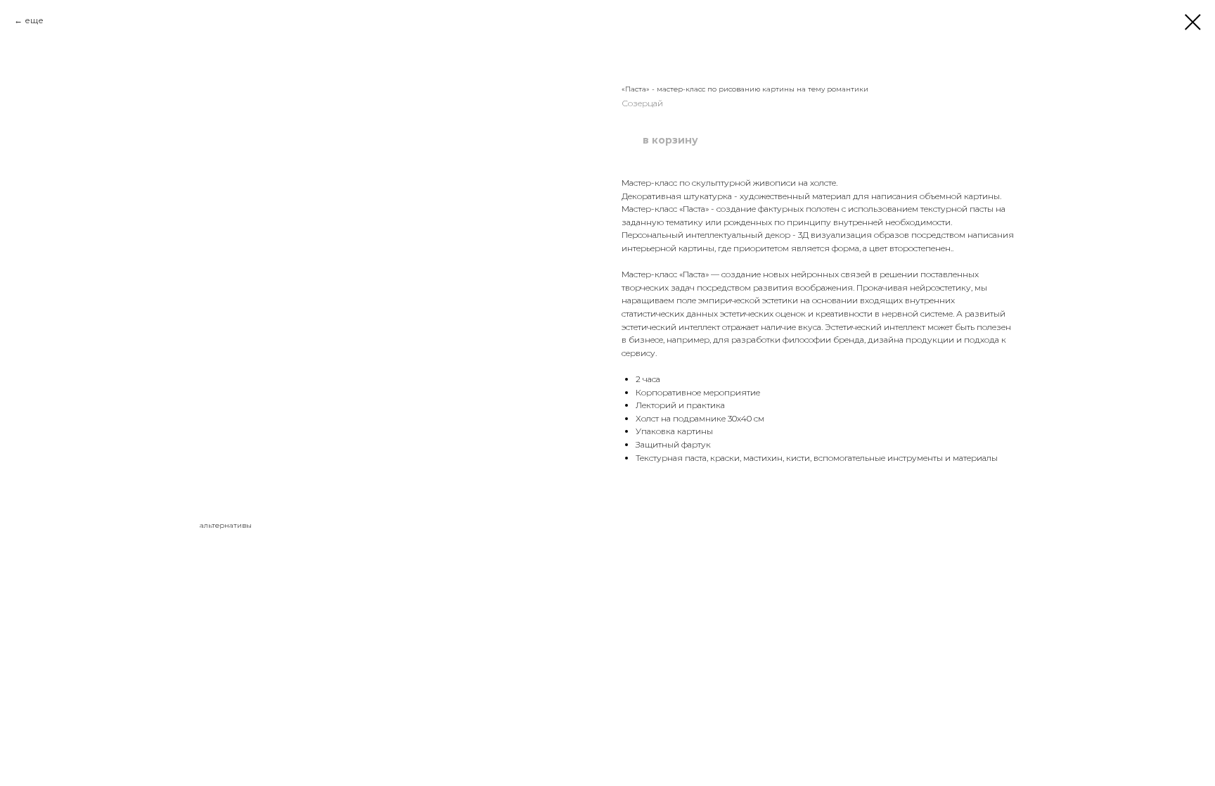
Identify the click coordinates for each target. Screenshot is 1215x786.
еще (34, 20)
